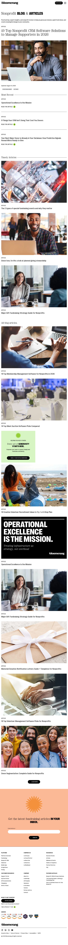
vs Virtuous (26, 855)
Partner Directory (50, 865)
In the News (27, 885)
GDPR (39, 933)
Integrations (4, 867)
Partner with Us (28, 890)
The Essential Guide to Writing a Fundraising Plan (54, 879)
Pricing (3, 869)
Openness (26, 883)
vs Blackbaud (27, 865)
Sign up (35, 837)
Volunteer (3, 862)
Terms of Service (15, 933)
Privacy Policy (24, 933)
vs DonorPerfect (28, 858)
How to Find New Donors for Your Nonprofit (54, 883)
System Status (5, 878)
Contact (26, 892)
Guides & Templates (51, 862)
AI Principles (27, 881)
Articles (48, 858)
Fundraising (4, 858)
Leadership (26, 878)
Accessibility (33, 933)
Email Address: (11, 828)
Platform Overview (6, 855)
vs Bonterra (27, 862)
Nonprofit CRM (5, 860)
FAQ (47, 867)
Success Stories (50, 855)
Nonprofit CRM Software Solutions (55, 876)
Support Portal (5, 876)
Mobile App (4, 865)
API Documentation (6, 881)
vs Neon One (27, 860)
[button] (65, 3)
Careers (26, 888)
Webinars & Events (51, 860)
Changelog (4, 883)
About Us (26, 876)
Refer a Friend (4, 885)
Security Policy (5, 933)
